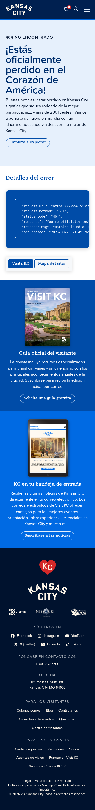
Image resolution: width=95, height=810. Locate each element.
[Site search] (75, 9)
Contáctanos (68, 710)
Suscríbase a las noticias (47, 536)
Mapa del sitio (51, 264)
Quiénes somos (29, 710)
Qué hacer (67, 719)
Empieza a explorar (28, 142)
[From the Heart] (47, 567)
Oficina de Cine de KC (45, 766)
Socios (74, 749)
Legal (27, 781)
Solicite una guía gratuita (47, 398)
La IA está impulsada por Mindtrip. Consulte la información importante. (47, 787)
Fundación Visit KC (63, 757)
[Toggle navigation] (87, 9)
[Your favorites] (66, 9)
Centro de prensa (28, 749)
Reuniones (56, 749)
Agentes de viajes (30, 757)
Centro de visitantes (47, 727)
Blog (49, 710)
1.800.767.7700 (47, 664)
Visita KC (20, 264)
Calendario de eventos (36, 719)
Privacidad (64, 781)
